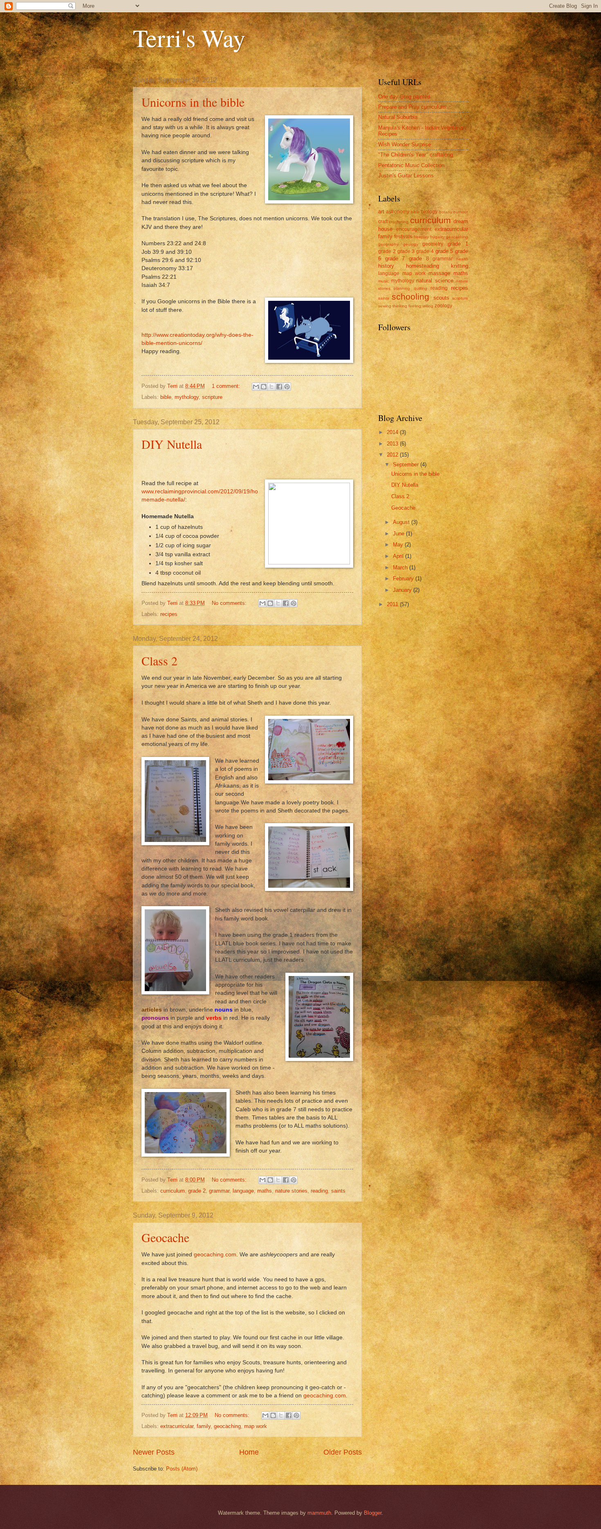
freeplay (421, 237)
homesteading (422, 266)
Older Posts (342, 1452)
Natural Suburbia (397, 117)
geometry (432, 244)
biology (429, 211)
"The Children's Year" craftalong (415, 155)
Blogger (372, 1513)
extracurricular (176, 1426)
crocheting (398, 221)
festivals (403, 236)
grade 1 (458, 244)
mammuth (319, 1513)
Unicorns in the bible (192, 102)
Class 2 (159, 660)
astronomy (397, 211)
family (204, 1426)
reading (319, 1191)
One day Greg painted (404, 97)
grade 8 (419, 258)
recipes (168, 614)
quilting (420, 288)
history (386, 266)
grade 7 (395, 258)
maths (264, 1191)
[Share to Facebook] (279, 387)
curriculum (172, 1191)
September (406, 464)
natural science (434, 281)
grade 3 (406, 251)
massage (439, 273)
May (399, 545)
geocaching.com (215, 1254)
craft (383, 221)
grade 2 (197, 1191)
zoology (443, 305)
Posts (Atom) (181, 1469)
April (399, 556)
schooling (410, 296)
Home (249, 1452)
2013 (393, 444)
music (383, 281)
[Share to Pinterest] (287, 387)
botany (445, 212)
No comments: (230, 603)
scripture (212, 397)
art (381, 211)
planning (402, 288)
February (404, 578)
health (462, 259)
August (402, 522)
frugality (437, 237)
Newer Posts (154, 1452)
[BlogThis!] (264, 387)
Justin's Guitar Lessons (406, 175)
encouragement (413, 229)
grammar (219, 1191)
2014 (393, 432)
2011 (393, 604)
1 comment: (227, 386)
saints (338, 1191)
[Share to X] (271, 387)
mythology (187, 397)
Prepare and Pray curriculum (412, 107)
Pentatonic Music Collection (411, 165)
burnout (460, 212)
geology (410, 244)
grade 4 (425, 251)
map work (255, 1426)
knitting (459, 266)
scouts (441, 298)
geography (388, 244)
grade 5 (444, 251)
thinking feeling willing (412, 306)
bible (165, 397)
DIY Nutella (171, 444)
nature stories (291, 1191)
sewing (384, 306)
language (243, 1191)
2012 (393, 455)
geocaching (227, 1426)
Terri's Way (189, 37)
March (401, 567)
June (399, 534)
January (403, 590)
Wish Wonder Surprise (404, 144)
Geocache (165, 1237)
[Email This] (256, 387)
